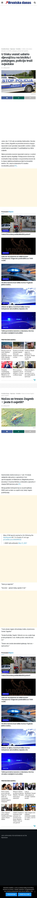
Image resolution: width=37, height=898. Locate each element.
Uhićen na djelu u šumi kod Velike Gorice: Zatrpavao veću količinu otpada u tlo (15, 308)
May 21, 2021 (22, 543)
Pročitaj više (25, 894)
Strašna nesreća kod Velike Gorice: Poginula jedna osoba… (17, 284)
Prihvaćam (11, 894)
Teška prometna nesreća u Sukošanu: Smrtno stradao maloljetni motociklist (17, 332)
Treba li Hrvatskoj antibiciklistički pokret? (15, 234)
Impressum (4, 838)
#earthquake (7, 537)
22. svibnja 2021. (5, 68)
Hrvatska (5, 231)
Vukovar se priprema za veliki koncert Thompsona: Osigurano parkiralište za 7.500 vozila (17, 259)
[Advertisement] (18, 29)
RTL (16, 166)
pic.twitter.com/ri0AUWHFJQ (12, 540)
